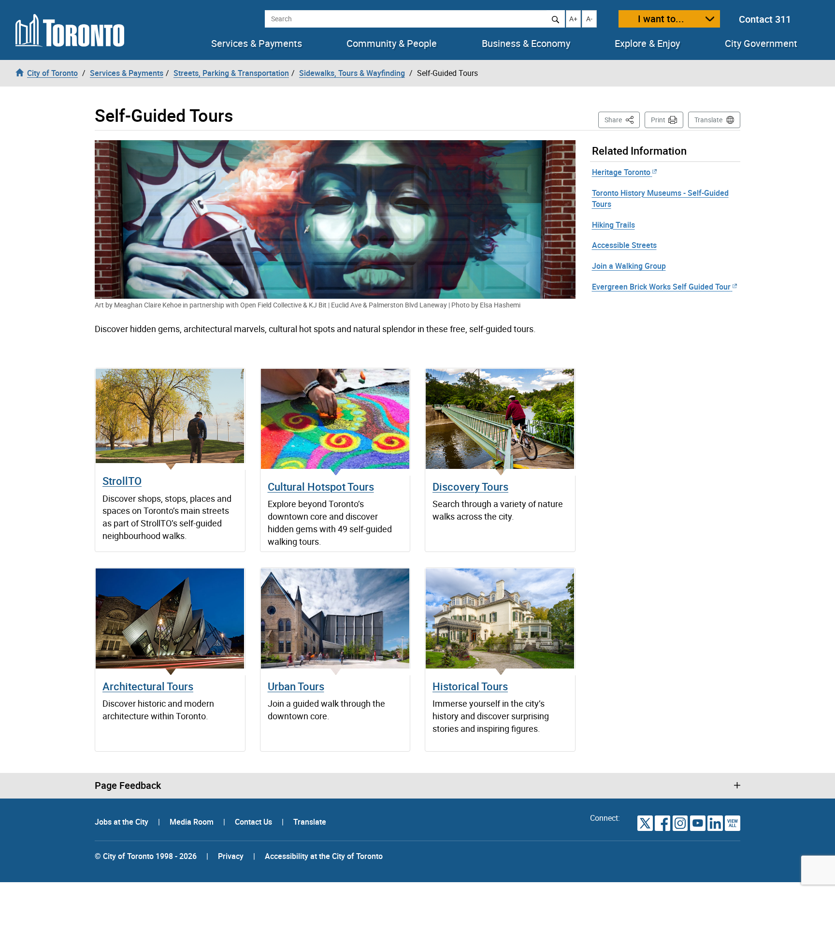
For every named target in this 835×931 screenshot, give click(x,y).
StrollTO (122, 481)
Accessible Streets (624, 245)
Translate (708, 119)
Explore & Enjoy (647, 43)
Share (622, 119)
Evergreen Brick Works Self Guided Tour (661, 286)
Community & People (391, 43)
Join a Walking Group (629, 266)
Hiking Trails (613, 224)
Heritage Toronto (621, 172)
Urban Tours (296, 686)
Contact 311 (765, 19)
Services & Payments (256, 43)
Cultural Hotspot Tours (321, 487)
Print (658, 119)
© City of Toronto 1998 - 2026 (146, 856)
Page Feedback (128, 785)
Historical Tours (470, 686)
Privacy (231, 856)
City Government (761, 43)
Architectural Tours (147, 686)
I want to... (661, 18)
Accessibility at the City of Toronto (324, 856)
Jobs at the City (122, 821)
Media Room (193, 821)
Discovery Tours (470, 487)
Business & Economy (526, 43)
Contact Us (254, 821)
